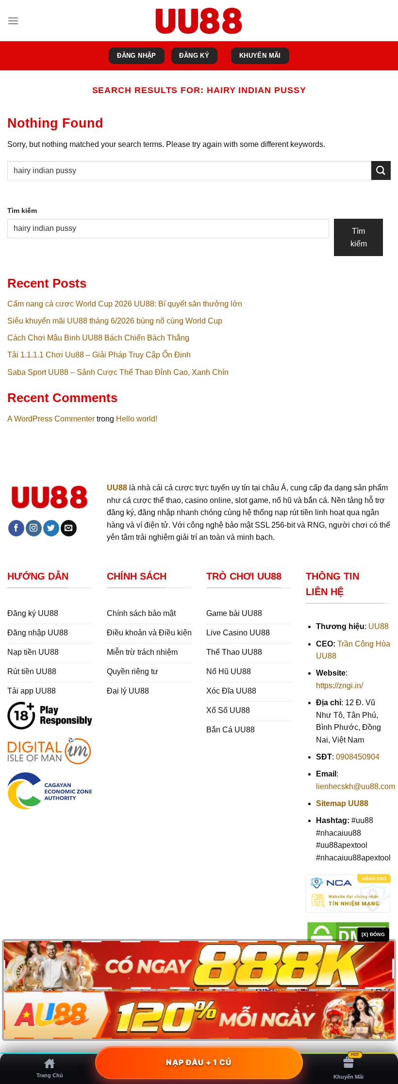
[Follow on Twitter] (51, 528)
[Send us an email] (69, 528)
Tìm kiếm (22, 210)
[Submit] (381, 170)
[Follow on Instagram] (34, 528)
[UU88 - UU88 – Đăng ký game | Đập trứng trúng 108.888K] (199, 20)
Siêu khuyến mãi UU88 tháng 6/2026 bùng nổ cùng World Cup (114, 321)
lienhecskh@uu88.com (355, 786)
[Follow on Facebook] (16, 528)
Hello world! (136, 419)
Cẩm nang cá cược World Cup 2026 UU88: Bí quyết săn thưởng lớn (124, 304)
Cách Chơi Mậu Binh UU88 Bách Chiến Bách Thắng (98, 338)
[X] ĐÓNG (373, 934)
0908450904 (358, 757)
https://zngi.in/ (339, 685)
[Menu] (13, 20)
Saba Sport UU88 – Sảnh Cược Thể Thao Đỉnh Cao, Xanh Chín (118, 372)
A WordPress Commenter (51, 419)
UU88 (378, 626)
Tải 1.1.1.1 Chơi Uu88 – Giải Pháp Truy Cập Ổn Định (99, 355)
